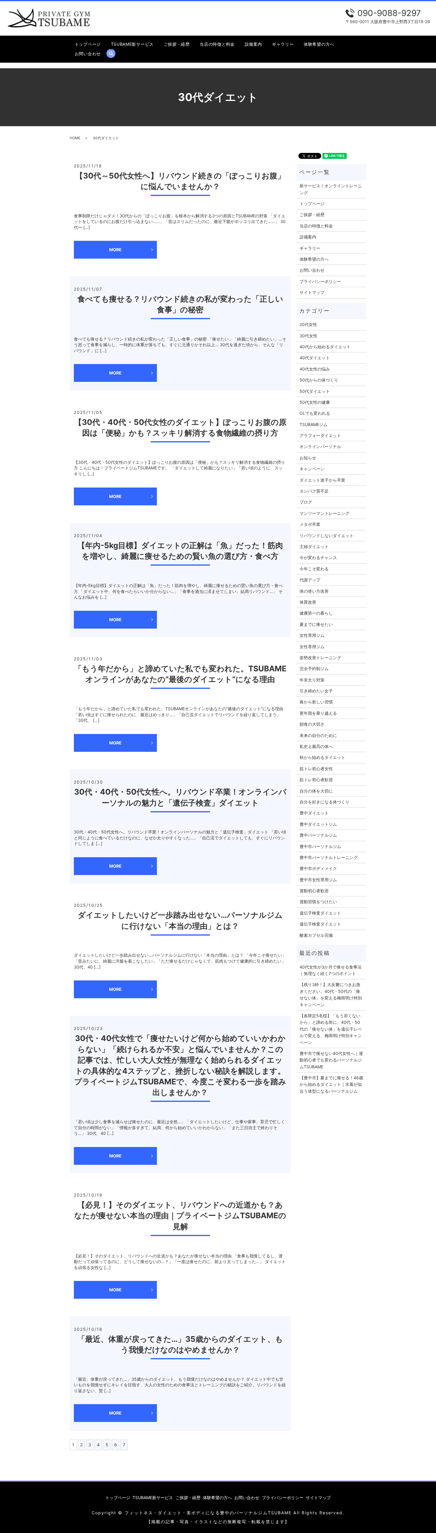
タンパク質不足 (314, 490)
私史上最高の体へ (316, 746)
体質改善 (308, 602)
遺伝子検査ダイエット (320, 912)
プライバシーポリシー (320, 281)
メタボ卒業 (310, 524)
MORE (115, 249)
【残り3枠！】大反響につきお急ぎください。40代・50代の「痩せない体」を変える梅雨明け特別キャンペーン (331, 994)
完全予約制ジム (314, 668)
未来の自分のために (318, 735)
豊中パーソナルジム (318, 835)
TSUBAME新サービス (132, 44)
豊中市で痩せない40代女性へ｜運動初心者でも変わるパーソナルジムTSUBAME (331, 1060)
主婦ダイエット (314, 546)
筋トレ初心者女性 (316, 768)
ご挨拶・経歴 (177, 44)
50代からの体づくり (319, 379)
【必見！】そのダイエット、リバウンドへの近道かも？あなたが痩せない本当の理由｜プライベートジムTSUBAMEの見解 (180, 1215)
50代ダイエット (315, 391)
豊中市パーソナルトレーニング (329, 857)
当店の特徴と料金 (217, 44)
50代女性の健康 (315, 402)
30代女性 (308, 335)
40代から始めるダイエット (325, 346)
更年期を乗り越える (318, 713)
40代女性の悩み (315, 368)
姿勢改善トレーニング (320, 657)
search (113, 53)
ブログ (306, 501)
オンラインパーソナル (320, 446)
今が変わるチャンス (318, 557)
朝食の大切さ (312, 724)
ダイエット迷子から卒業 (322, 479)
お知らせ (308, 457)
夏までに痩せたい (316, 624)
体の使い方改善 (314, 591)
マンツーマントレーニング (324, 513)
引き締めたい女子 (316, 690)
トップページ (88, 44)
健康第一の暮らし (316, 613)
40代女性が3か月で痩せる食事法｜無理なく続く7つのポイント (331, 970)
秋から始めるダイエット (322, 757)
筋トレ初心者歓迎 (316, 779)
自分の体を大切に (316, 790)
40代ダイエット (315, 357)
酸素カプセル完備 (316, 935)
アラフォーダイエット (320, 435)
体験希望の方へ (319, 44)
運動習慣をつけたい (318, 901)
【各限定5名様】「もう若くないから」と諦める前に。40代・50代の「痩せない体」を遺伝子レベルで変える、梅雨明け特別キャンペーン (331, 1029)
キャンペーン (312, 468)
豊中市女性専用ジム (318, 879)
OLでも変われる (315, 413)
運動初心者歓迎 (314, 890)
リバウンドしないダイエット (327, 535)
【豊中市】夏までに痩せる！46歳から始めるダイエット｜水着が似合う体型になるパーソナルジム (331, 1084)
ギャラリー (283, 44)
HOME (75, 138)
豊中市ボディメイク (318, 868)
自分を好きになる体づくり (324, 801)
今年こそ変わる (314, 568)
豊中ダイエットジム (318, 824)
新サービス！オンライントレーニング (331, 189)
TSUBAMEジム (313, 424)
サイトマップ (312, 292)
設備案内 (253, 44)
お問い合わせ (88, 53)
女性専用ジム (312, 635)
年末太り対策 (312, 679)
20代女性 (308, 324)
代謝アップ (310, 579)
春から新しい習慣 (316, 701)
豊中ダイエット (314, 812)
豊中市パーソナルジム (320, 846)
